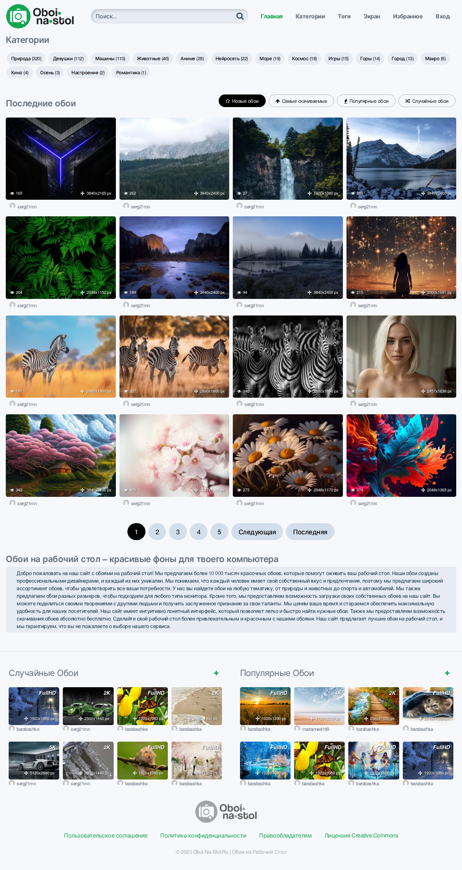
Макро (435, 58)
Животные (153, 58)
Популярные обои (368, 100)
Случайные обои (430, 100)
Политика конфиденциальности (203, 835)
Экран (371, 16)
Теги (344, 16)
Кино (20, 72)
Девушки (68, 58)
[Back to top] (442, 847)
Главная (272, 16)
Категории (310, 16)
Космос (304, 58)
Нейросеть (231, 58)
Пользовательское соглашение (106, 835)
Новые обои (245, 100)
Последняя (310, 531)
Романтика (131, 72)
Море (270, 58)
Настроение (87, 72)
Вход (443, 16)
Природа (26, 58)
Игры (338, 58)
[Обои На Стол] (45, 16)
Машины (110, 58)
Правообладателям (285, 835)
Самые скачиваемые (303, 100)
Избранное (408, 16)
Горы (370, 58)
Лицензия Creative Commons (361, 835)
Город (402, 58)
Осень (50, 72)
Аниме (192, 58)
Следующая (257, 531)
